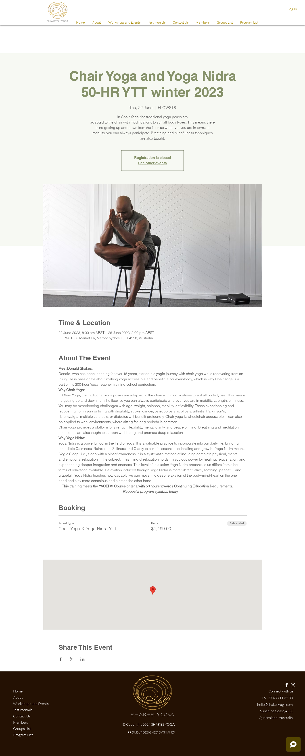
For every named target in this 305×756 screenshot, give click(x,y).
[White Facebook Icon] (287, 685)
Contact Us (22, 716)
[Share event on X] (71, 659)
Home (18, 691)
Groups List (22, 728)
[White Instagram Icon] (293, 685)
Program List (23, 735)
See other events (152, 163)
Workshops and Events (31, 703)
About (18, 697)
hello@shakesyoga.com (275, 704)
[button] (202, 23)
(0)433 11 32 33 (280, 698)
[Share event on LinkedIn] (82, 659)
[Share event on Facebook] (60, 659)
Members (20, 722)
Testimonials (22, 710)
